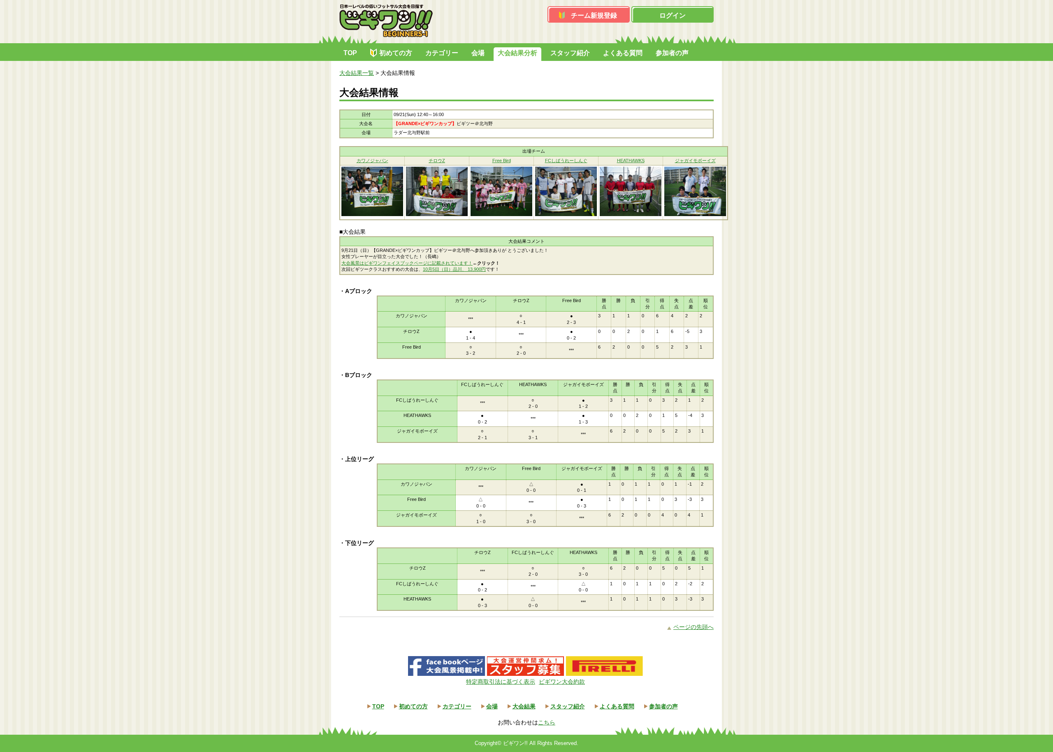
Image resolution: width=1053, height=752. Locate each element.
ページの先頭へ (693, 627)
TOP (350, 52)
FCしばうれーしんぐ (566, 160)
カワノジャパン (372, 160)
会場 (478, 52)
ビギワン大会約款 (562, 681)
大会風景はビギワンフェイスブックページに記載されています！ (407, 263)
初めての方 (395, 52)
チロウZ (437, 160)
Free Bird (501, 160)
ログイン (672, 15)
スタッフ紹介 (570, 52)
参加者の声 (672, 52)
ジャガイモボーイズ (695, 160)
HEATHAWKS (631, 160)
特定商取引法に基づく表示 (500, 681)
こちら (546, 722)
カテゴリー (441, 52)
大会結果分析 (517, 52)
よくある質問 (622, 52)
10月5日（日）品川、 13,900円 (454, 269)
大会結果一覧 (356, 73)
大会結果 (524, 706)
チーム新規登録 (594, 15)
